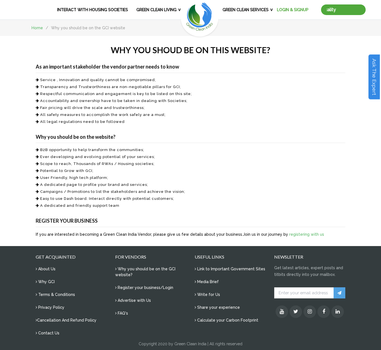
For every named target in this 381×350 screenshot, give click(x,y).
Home (37, 28)
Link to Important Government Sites (230, 269)
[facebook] (323, 311)
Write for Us (208, 294)
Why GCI (46, 281)
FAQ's (122, 313)
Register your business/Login (145, 287)
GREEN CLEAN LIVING (156, 10)
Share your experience (218, 307)
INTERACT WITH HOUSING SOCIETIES (92, 10)
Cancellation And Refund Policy (67, 320)
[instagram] (309, 311)
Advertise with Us (134, 300)
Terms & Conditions (56, 294)
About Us (46, 269)
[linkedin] (337, 311)
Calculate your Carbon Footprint (227, 320)
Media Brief (207, 281)
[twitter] (296, 311)
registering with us (306, 234)
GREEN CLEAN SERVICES (246, 10)
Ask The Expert (374, 77)
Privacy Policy (50, 307)
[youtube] (282, 311)
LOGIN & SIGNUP (292, 10)
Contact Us (48, 333)
